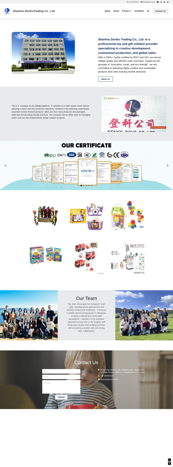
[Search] (148, 11)
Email (45, 377)
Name (45, 371)
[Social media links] (158, 2)
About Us (105, 79)
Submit (61, 397)
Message (47, 383)
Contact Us (160, 11)
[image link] (7, 11)
